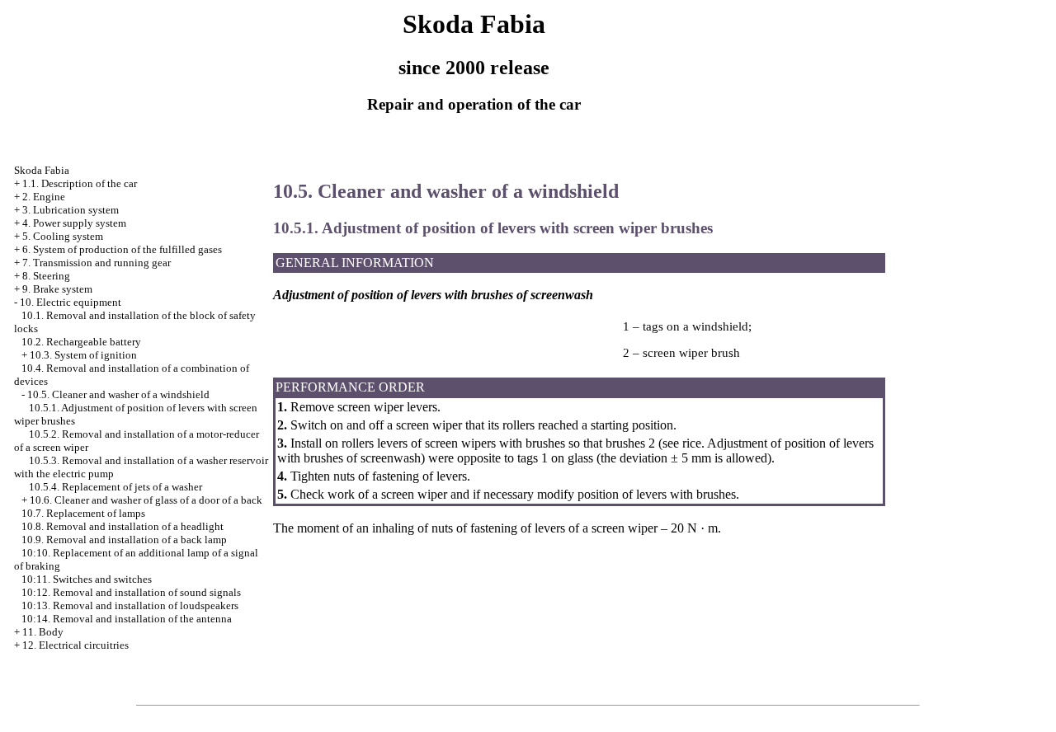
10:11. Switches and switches (86, 579)
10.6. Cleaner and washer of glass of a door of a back (146, 500)
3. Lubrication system (70, 210)
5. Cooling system (62, 236)
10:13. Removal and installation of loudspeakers (129, 605)
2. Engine (43, 196)
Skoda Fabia (41, 170)
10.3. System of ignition (83, 355)
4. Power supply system (74, 223)
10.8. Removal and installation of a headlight (122, 526)
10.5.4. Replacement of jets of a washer (115, 487)
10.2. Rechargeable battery (81, 342)
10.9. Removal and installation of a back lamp (124, 539)
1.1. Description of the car (79, 183)
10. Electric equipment (70, 302)
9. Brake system (57, 289)
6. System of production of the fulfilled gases (122, 249)
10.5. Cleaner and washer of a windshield (118, 394)
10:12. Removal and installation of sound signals (131, 592)
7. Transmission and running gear (96, 262)
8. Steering (46, 276)
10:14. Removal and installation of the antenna (126, 618)
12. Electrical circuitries (75, 645)
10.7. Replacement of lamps (83, 513)
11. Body (43, 632)
